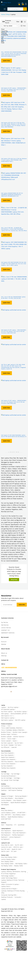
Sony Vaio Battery (6, 810)
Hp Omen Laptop (6, 711)
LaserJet (14, 747)
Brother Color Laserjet (20, 732)
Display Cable (18, 866)
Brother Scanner (18, 736)
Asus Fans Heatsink (7, 753)
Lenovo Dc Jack (6, 847)
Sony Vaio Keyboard (19, 833)
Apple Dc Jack (16, 849)
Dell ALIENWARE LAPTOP (18, 713)
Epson (15, 741)
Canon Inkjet (11, 738)
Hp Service (4, 622)
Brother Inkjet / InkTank (9, 734)
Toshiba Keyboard (17, 835)
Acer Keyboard (5, 830)
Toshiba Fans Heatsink (8, 768)
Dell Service (4, 625)
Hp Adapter (4, 802)
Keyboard (4, 837)
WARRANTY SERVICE (7, 633)
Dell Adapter (5, 804)
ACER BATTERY (6, 819)
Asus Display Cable (7, 863)
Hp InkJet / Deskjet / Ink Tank (11, 745)
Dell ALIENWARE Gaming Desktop (12, 788)
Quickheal (21, 825)
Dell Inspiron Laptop (7, 718)
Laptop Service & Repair (9, 888)
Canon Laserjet (6, 741)
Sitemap (4, 655)
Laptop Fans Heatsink (8, 759)
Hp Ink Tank (18, 743)
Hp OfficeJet (5, 747)
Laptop (3, 707)
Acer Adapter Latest (19, 800)
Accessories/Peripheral (8, 776)
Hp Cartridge (5, 774)
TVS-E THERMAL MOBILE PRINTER (12, 730)
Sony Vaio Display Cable (8, 857)
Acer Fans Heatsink (7, 755)
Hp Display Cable (6, 866)
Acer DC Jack (5, 849)
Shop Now (14, 579)
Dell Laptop (5, 713)
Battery (3, 817)
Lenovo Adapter (6, 800)
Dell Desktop (5, 786)
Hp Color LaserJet (7, 743)
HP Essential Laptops (8, 709)
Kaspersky (9, 825)
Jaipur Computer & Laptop (10, 884)
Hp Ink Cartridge (6, 778)
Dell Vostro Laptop (7, 720)
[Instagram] (11, 692)
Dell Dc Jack (5, 851)
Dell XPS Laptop (20, 720)
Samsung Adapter (21, 796)
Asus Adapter (19, 798)
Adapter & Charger (7, 796)
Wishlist (3, 644)
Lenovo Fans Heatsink (8, 763)
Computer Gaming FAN (8, 895)
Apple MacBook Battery (15, 817)
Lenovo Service (6, 627)
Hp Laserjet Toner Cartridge (10, 780)
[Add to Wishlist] (17, 49)
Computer (18, 897)
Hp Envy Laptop (13, 707)
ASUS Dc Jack (17, 847)
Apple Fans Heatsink (7, 757)
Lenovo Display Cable (8, 859)
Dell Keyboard (5, 835)
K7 (15, 825)
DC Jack (13, 851)
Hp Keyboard (5, 839)
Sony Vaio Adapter (7, 798)
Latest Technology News (9, 878)
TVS (8, 726)
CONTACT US (5, 630)
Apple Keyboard (17, 830)
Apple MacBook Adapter (18, 802)
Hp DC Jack (19, 845)
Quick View (6, 60)
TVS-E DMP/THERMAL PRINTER (11, 728)
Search (25, 9)
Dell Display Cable (21, 863)
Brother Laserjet (6, 736)
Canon (3, 738)
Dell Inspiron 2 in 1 (7, 716)
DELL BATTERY (6, 815)
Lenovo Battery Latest (8, 812)
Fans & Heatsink (20, 761)
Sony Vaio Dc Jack (7, 845)
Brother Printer (6, 732)
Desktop (3, 790)
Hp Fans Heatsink (6, 766)
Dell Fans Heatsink (7, 761)
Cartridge (17, 778)
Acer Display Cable (7, 861)
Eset (2, 825)
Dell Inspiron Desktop (15, 790)
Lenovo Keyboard (14, 837)
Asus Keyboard (6, 833)
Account (3, 641)
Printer (3, 726)
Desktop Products (7, 897)
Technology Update (7, 876)
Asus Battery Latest (19, 815)
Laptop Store (5, 886)
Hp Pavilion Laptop (20, 711)
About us (4, 653)
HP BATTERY (21, 812)
